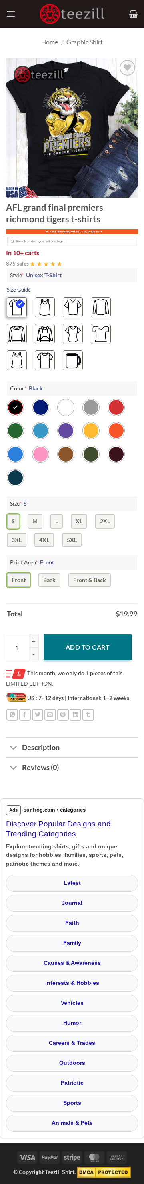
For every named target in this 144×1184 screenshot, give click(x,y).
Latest (72, 883)
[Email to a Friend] (50, 714)
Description (41, 747)
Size (18, 503)
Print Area (32, 562)
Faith (72, 923)
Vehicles (72, 1003)
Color (26, 388)
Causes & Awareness (72, 963)
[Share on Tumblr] (88, 714)
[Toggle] (14, 748)
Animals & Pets (72, 1123)
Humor (72, 1023)
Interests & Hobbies (72, 983)
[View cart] (133, 14)
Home (49, 42)
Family (72, 943)
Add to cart (88, 647)
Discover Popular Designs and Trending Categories (58, 829)
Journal (72, 903)
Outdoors (72, 1063)
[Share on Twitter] (38, 714)
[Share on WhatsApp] (12, 714)
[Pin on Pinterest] (63, 714)
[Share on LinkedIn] (75, 714)
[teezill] (72, 14)
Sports (72, 1103)
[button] (11, 14)
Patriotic (72, 1083)
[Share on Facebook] (25, 714)
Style (36, 275)
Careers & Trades (72, 1043)
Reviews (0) (40, 767)
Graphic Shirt (84, 42)
